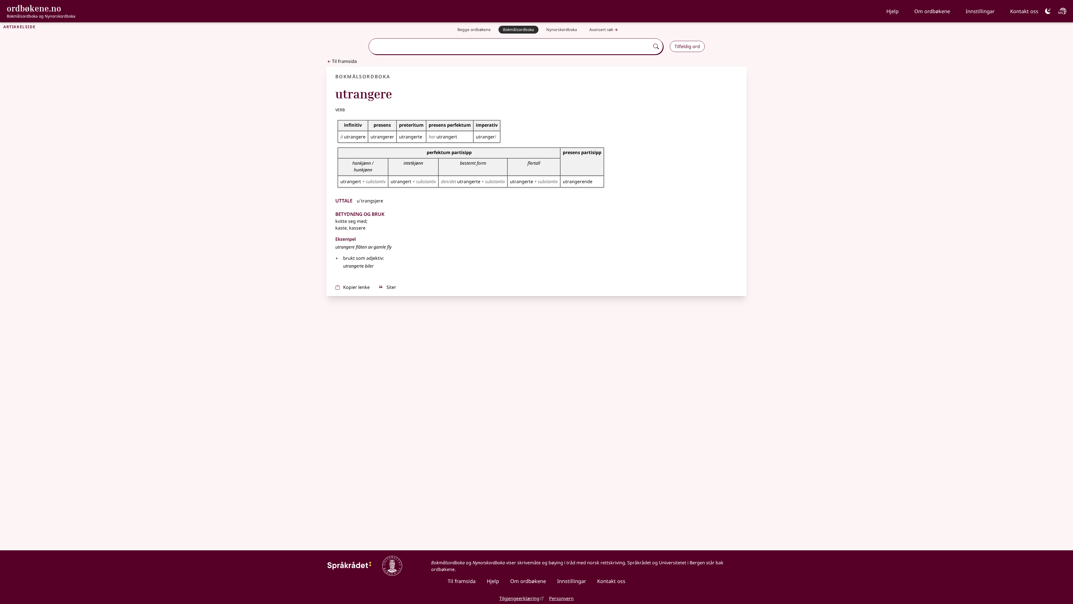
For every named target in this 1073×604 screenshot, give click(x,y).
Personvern (561, 598)
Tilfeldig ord (687, 46)
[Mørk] (1048, 11)
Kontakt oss (1024, 11)
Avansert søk (601, 29)
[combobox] (510, 46)
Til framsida (344, 61)
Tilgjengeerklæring (519, 598)
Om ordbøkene (932, 11)
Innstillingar (980, 11)
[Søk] (656, 46)
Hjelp (892, 11)
